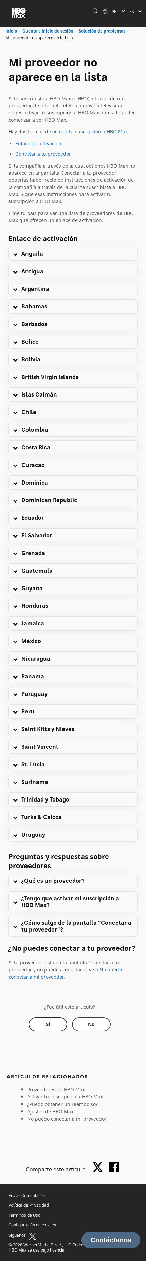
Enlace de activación (38, 143)
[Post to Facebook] (114, 1167)
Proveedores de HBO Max (56, 1089)
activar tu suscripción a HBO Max (90, 131)
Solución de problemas (102, 31)
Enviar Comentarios (27, 1195)
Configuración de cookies (32, 1225)
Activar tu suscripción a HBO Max (65, 1096)
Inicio (11, 31)
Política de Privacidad (28, 1205)
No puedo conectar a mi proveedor (67, 1119)
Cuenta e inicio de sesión (47, 31)
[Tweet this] (99, 1167)
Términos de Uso (24, 1215)
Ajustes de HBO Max (50, 1111)
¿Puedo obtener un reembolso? (62, 1104)
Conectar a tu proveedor (43, 154)
